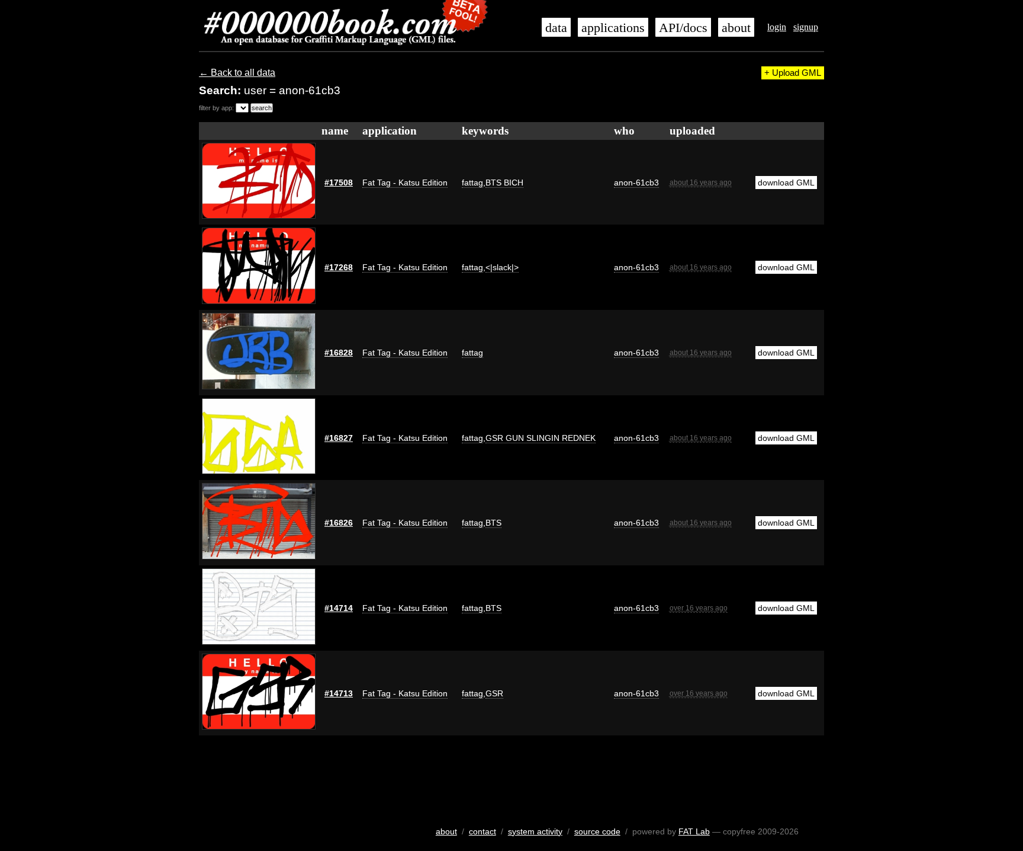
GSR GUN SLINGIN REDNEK (540, 438)
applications (613, 28)
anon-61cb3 (636, 182)
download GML (786, 182)
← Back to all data (237, 73)
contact (482, 831)
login (776, 27)
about (736, 28)
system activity (535, 831)
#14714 (338, 608)
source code (597, 831)
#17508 (338, 182)
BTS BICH (504, 182)
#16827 (338, 438)
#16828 (338, 352)
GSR (494, 693)
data (556, 28)
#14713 (338, 693)
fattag (472, 182)
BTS (493, 522)
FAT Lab (694, 831)
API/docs (683, 28)
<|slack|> (502, 267)
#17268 (338, 267)
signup (805, 27)
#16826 (338, 522)
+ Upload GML (792, 73)
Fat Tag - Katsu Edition (405, 182)
